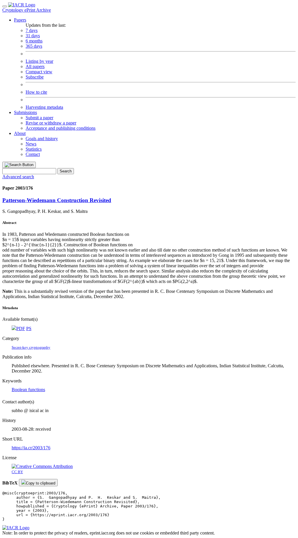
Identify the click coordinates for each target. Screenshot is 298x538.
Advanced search (18, 176)
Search (66, 171)
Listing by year (39, 61)
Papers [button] (20, 19)
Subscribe (35, 76)
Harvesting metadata (44, 107)
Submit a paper (39, 117)
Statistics (34, 149)
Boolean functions (28, 389)
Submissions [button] (25, 112)
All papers (35, 66)
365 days (34, 46)
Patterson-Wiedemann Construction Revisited (56, 200)
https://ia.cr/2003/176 (31, 447)
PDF (20, 328)
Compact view (39, 71)
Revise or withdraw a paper (51, 122)
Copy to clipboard (40, 483)
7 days (32, 30)
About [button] (20, 133)
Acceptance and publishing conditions (60, 128)
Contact (33, 154)
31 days (33, 35)
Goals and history (42, 138)
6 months (34, 40)
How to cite (36, 92)
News (31, 143)
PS (28, 328)
